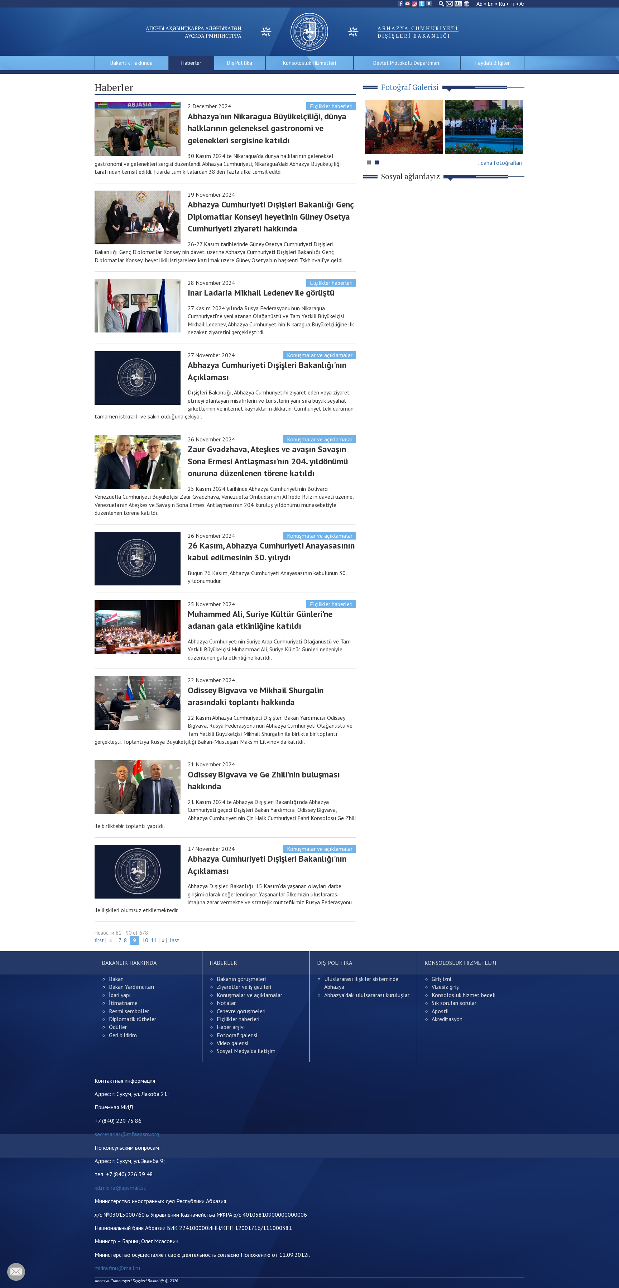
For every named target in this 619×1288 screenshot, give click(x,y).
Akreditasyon (447, 1019)
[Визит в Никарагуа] (484, 127)
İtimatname (123, 1002)
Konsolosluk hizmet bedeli (463, 995)
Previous (373, 141)
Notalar (226, 1002)
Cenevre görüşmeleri (241, 1011)
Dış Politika (239, 62)
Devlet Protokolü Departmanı (407, 62)
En (491, 3)
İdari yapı (120, 995)
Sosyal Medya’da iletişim (246, 1050)
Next (515, 141)
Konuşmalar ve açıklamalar (319, 355)
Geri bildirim (123, 1035)
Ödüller (118, 1026)
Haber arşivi (231, 1026)
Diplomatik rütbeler (132, 1019)
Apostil (440, 1011)
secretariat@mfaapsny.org (127, 1134)
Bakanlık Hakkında (131, 62)
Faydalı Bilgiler (492, 62)
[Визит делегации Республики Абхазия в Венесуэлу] (404, 127)
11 (154, 940)
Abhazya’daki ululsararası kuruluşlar (366, 995)
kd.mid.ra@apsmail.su (121, 1187)
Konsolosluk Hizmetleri (309, 62)
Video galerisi (232, 1043)
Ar (521, 3)
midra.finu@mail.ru (117, 1268)
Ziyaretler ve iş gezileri (244, 986)
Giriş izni (441, 978)
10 (145, 940)
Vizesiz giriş (445, 986)
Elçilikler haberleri (331, 106)
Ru (502, 3)
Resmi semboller (129, 1011)
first (99, 940)
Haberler (191, 62)
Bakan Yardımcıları (131, 986)
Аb (479, 3)
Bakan (116, 978)
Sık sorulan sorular (454, 1002)
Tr (512, 3)
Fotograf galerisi (237, 1035)
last (174, 940)
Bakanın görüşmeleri (241, 978)
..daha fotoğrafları (500, 162)
